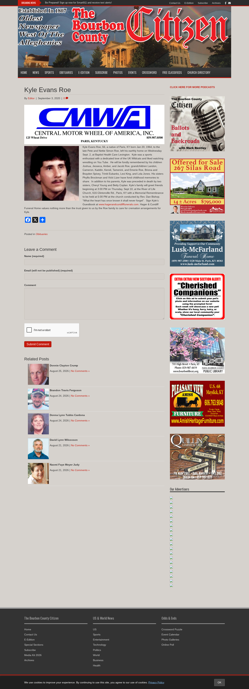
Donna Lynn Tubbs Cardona (67, 415)
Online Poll (168, 644)
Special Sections (33, 644)
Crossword (149, 72)
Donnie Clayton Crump (64, 365)
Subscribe (203, 3)
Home (24, 72)
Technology (99, 644)
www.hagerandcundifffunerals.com (119, 204)
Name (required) (34, 256)
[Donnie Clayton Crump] (38, 374)
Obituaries (66, 72)
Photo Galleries (170, 639)
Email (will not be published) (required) (48, 270)
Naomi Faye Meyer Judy (64, 464)
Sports (49, 72)
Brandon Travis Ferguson (65, 390)
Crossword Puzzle (172, 629)
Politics (97, 650)
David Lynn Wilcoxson (64, 439)
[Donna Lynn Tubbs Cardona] (38, 423)
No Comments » (80, 370)
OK (219, 682)
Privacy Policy (156, 682)
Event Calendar (170, 634)
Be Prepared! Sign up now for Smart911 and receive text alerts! (78, 2)
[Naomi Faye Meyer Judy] (38, 473)
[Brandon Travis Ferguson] (38, 398)
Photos (117, 72)
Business (98, 660)
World (96, 655)
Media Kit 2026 (33, 655)
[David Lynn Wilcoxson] (38, 448)
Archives (216, 3)
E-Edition (189, 3)
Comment (30, 285)
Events (132, 72)
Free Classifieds (172, 72)
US (94, 629)
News (36, 72)
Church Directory (198, 72)
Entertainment (101, 639)
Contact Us (174, 3)
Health (96, 665)
